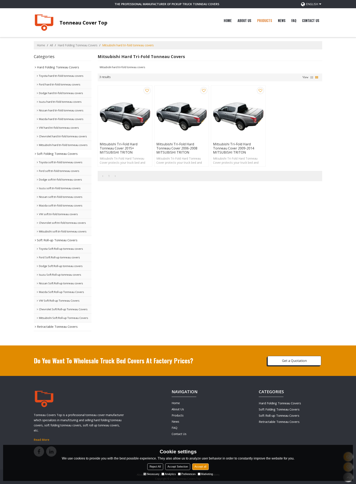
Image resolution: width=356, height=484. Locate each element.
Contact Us (310, 20)
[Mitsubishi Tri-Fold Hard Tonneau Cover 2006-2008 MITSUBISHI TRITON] (181, 112)
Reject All (155, 466)
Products (264, 20)
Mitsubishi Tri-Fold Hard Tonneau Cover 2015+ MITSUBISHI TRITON (118, 148)
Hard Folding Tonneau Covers (77, 45)
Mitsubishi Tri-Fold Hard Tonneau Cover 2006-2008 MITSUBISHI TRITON (176, 148)
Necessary (153, 473)
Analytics (170, 473)
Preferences (188, 473)
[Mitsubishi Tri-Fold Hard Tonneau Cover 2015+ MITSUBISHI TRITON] (125, 112)
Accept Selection (177, 466)
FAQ (293, 20)
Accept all (200, 466)
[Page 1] (102, 176)
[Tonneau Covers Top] (44, 22)
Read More (41, 440)
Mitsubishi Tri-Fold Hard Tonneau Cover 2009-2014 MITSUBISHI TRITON (233, 148)
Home (228, 20)
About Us (244, 20)
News (282, 20)
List (311, 77)
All (51, 45)
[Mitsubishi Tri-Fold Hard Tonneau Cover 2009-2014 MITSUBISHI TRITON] (238, 112)
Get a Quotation (294, 360)
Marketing (207, 473)
